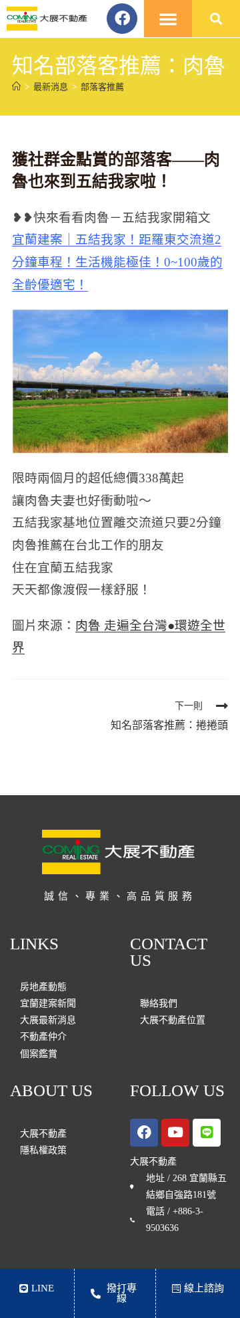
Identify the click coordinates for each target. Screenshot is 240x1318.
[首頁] (16, 87)
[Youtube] (175, 1133)
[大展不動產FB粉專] (144, 1133)
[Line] (207, 1133)
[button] (168, 19)
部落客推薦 (102, 87)
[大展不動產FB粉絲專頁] (122, 18)
